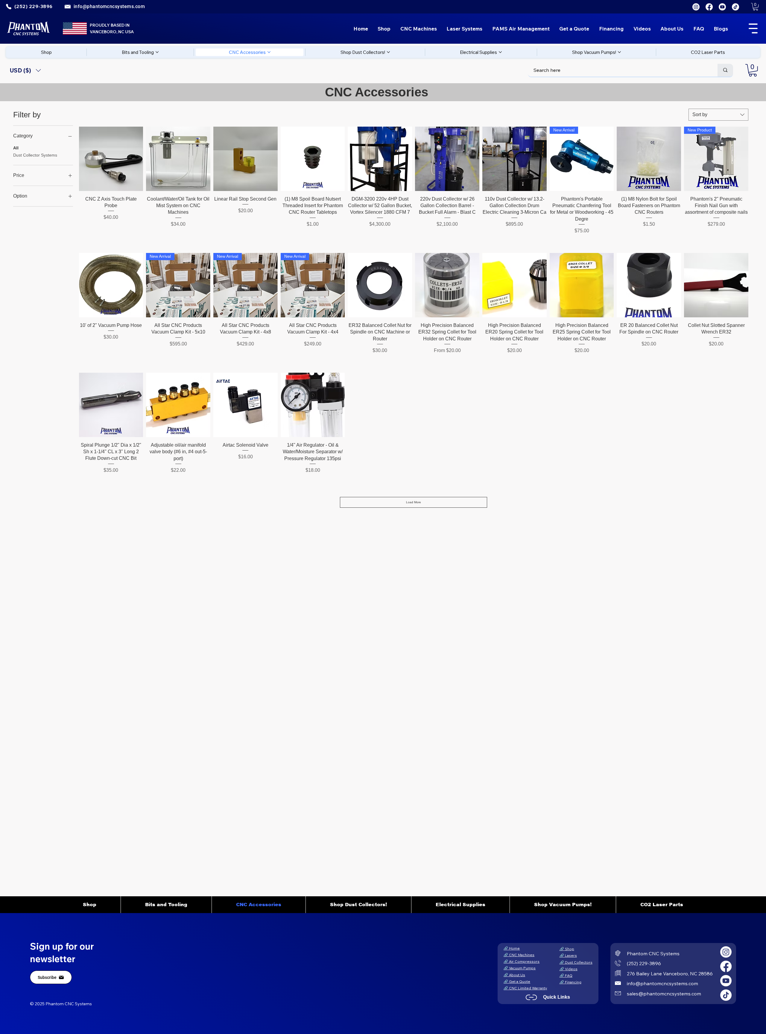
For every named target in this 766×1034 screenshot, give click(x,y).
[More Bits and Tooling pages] (157, 52)
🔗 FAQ (566, 975)
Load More (413, 502)
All (16, 147)
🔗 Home (512, 948)
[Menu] (753, 28)
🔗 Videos (568, 969)
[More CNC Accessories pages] (269, 52)
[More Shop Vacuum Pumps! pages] (619, 52)
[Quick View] (111, 159)
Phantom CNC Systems (653, 953)
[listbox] (25, 70)
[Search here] (725, 70)
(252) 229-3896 (644, 963)
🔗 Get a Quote (517, 981)
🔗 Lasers (568, 955)
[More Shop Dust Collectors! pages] (388, 52)
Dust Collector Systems (35, 155)
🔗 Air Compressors (521, 961)
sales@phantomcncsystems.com (664, 994)
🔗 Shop (567, 949)
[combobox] (718, 115)
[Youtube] (722, 6)
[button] (755, 6)
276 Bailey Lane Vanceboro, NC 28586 (670, 974)
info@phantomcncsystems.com (109, 6)
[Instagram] (696, 6)
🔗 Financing (570, 982)
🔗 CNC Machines (519, 955)
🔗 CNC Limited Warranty (525, 988)
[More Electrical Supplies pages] (500, 52)
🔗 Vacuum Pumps (520, 968)
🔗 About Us (514, 975)
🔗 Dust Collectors (576, 962)
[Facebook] (709, 6)
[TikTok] (735, 6)
